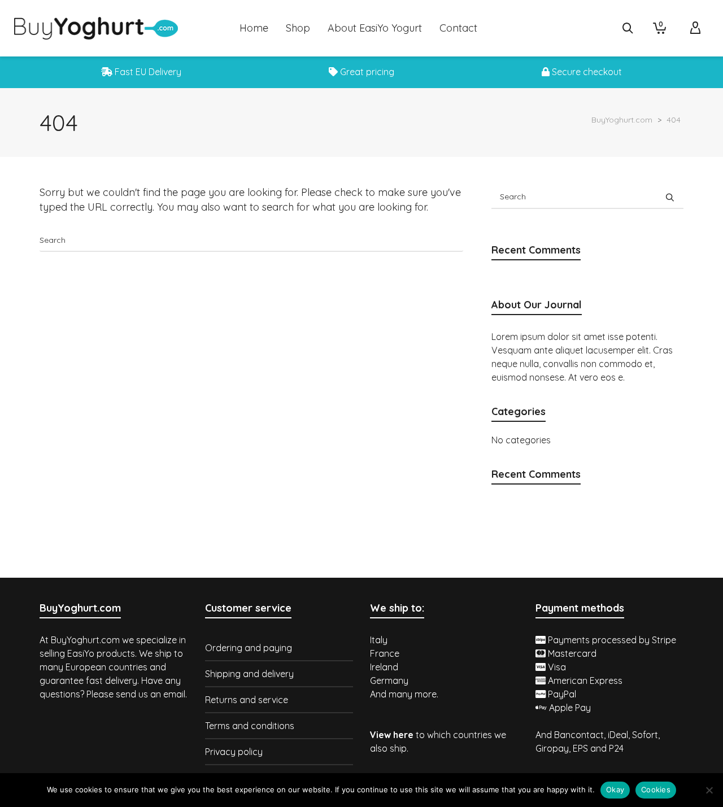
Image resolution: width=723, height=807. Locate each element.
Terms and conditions (249, 725)
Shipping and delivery (249, 673)
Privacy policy (234, 751)
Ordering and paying (248, 647)
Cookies (655, 789)
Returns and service (246, 699)
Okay (615, 789)
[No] (709, 790)
